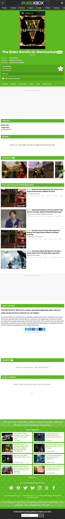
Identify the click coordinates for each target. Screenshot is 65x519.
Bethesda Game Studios (17, 62)
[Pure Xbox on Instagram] (39, 488)
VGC (26, 505)
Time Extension (31, 502)
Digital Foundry (42, 502)
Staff (14, 422)
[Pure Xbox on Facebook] (54, 488)
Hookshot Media (12, 495)
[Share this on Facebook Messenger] (43, 329)
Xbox (43, 196)
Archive (25, 425)
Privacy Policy (48, 422)
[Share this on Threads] (40, 329)
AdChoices (49, 495)
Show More (32, 477)
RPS (48, 505)
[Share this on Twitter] (36, 329)
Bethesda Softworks (16, 60)
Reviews (13, 84)
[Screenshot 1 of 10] (14, 169)
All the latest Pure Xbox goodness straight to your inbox (32, 512)
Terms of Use (58, 422)
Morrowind (55, 196)
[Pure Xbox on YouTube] (18, 488)
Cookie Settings (34, 425)
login (34, 384)
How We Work (22, 422)
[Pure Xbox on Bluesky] (32, 488)
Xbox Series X (50, 216)
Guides (31, 84)
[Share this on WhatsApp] (26, 329)
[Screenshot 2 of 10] (41, 169)
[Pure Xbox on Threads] (47, 488)
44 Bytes (41, 495)
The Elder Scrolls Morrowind (57, 257)
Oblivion (61, 196)
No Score (5, 74)
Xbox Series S (59, 216)
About (10, 422)
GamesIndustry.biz (34, 505)
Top (4, 422)
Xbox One (50, 239)
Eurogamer (19, 505)
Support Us (32, 422)
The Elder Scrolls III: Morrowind (32, 52)
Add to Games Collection (12, 78)
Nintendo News (53, 502)
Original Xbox (14, 58)
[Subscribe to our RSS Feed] (11, 488)
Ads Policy (18, 425)
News (38, 84)
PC (48, 257)
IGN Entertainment (28, 495)
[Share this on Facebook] (33, 329)
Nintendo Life (11, 502)
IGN (61, 502)
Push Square (21, 502)
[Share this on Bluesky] (29, 329)
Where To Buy (47, 84)
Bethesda (48, 196)
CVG (43, 505)
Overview (5, 84)
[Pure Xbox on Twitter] (25, 488)
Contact (39, 422)
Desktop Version (46, 425)
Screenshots (22, 84)
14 (24, 226)
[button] (63, 170)
